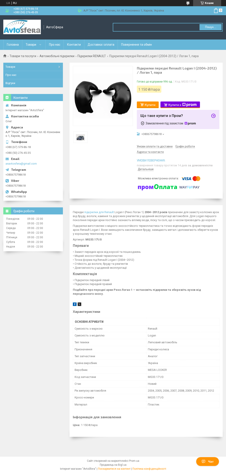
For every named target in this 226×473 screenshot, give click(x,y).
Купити (150, 105)
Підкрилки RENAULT (91, 56)
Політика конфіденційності (149, 468)
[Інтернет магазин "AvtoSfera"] (22, 27)
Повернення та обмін (136, 44)
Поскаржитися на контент (114, 468)
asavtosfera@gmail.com (21, 163)
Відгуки (10, 83)
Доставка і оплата (101, 44)
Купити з (174, 105)
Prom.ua (134, 460)
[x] (79, 305)
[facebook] (75, 305)
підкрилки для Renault (99, 212)
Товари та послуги (22, 56)
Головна (13, 44)
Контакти (74, 44)
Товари (31, 44)
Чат (211, 461)
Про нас (54, 44)
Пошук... (210, 27)
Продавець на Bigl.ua (113, 464)
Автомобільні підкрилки (57, 56)
